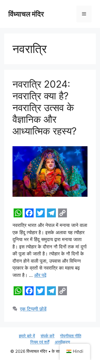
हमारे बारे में (27, 336)
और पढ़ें (40, 275)
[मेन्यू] (84, 14)
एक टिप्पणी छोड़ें (33, 309)
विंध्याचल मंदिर (26, 14)
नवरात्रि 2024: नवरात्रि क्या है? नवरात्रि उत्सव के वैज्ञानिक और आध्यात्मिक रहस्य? (44, 107)
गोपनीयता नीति (70, 336)
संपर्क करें (47, 336)
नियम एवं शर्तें (39, 342)
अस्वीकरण (62, 342)
